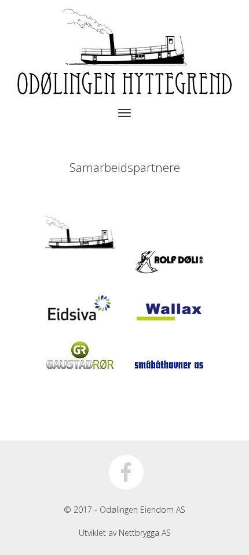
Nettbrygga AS (145, 532)
